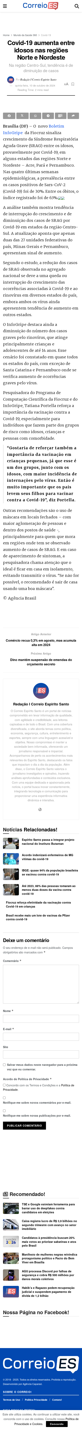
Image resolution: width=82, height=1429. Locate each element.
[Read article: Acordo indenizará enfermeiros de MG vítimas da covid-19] (11, 858)
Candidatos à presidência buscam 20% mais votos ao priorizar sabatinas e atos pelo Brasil (49, 1241)
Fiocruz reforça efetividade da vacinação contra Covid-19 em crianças (38, 904)
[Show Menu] (5, 6)
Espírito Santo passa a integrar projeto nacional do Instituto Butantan (48, 842)
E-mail (8, 1029)
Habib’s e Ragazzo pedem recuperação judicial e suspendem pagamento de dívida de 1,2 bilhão (48, 1291)
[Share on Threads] (60, 116)
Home (6, 35)
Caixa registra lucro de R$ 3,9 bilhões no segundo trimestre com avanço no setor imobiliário (49, 1225)
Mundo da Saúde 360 (25, 35)
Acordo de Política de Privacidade (27, 1079)
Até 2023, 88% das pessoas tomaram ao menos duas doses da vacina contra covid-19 (49, 890)
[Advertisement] (41, 21)
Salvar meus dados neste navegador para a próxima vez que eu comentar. (42, 1067)
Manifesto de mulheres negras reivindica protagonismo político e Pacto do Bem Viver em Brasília (49, 1258)
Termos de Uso (11, 1399)
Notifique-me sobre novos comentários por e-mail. (37, 1102)
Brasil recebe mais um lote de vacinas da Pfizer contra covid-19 (38, 917)
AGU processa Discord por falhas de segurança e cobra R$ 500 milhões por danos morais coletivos (48, 1275)
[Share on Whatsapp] (35, 116)
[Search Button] (77, 6)
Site (5, 1047)
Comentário (12, 961)
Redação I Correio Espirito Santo (38, 79)
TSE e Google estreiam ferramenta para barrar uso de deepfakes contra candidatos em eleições (48, 1208)
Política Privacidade (36, 1399)
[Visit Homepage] (40, 6)
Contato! (57, 1399)
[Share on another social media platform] (73, 116)
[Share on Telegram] (48, 116)
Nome (8, 1011)
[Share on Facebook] (9, 116)
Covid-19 (46, 35)
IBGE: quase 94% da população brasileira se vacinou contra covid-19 (50, 872)
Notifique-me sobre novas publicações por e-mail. (37, 1115)
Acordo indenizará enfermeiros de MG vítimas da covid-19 (47, 857)
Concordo (57, 1424)
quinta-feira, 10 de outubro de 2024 (35, 85)
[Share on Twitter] (22, 116)
